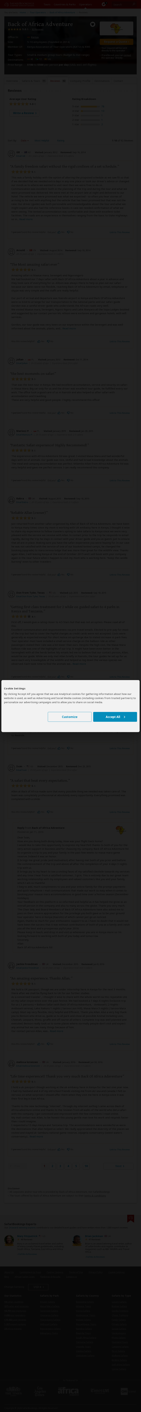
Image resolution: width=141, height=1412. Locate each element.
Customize (69, 717)
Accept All (113, 717)
